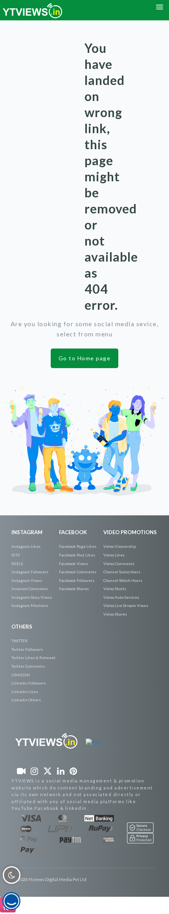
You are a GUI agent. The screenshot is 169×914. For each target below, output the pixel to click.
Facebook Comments (77, 571)
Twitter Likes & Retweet (33, 657)
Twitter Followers (27, 649)
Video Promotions (130, 532)
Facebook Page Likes (77, 546)
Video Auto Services (121, 597)
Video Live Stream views (125, 605)
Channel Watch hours (122, 580)
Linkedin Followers (28, 683)
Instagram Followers (29, 571)
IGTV (15, 555)
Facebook (73, 532)
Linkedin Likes (24, 691)
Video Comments (118, 563)
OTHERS (21, 626)
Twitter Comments (28, 666)
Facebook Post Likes (77, 555)
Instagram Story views (31, 597)
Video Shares (115, 614)
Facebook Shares (74, 588)
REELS (17, 563)
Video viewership (119, 546)
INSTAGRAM (26, 532)
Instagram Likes (25, 546)
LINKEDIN (20, 674)
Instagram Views (26, 580)
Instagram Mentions (29, 605)
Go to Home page (85, 358)
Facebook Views (73, 563)
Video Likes (114, 555)
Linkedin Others (26, 699)
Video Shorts (114, 588)
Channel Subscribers (121, 571)
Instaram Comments (29, 588)
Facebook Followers (76, 580)
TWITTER (19, 640)
